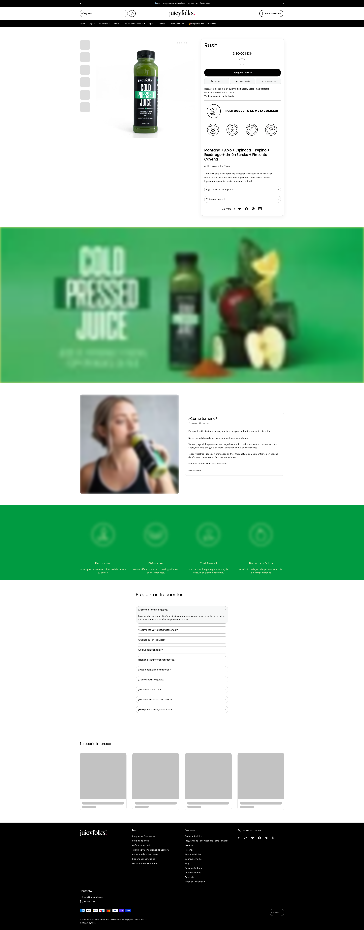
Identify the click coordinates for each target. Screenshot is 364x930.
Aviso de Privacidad (195, 881)
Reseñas (189, 849)
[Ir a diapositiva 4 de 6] (85, 82)
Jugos (92, 23)
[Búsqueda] (132, 13)
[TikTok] (245, 837)
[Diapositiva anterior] (80, 3)
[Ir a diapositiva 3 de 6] (85, 70)
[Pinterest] (273, 837)
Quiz (151, 23)
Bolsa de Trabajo (193, 868)
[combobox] (104, 13)
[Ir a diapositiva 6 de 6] (85, 107)
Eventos (161, 23)
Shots (116, 23)
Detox (82, 23)
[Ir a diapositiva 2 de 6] (85, 57)
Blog (187, 863)
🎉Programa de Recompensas (202, 23)
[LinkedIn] (266, 837)
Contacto (189, 877)
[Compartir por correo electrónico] (260, 208)
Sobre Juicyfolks (177, 23)
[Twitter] (252, 837)
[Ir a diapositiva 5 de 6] (85, 95)
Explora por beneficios (143, 859)
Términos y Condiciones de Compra (150, 849)
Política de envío (140, 840)
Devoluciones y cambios (144, 863)
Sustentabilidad (193, 854)
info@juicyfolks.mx (94, 897)
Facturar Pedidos (193, 836)
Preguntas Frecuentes (143, 836)
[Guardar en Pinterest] (253, 208)
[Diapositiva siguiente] (283, 3)
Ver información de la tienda (219, 96)
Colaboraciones (193, 872)
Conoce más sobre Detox (145, 854)
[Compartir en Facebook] (246, 208)
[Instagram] (238, 837)
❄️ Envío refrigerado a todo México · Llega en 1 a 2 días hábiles (182, 3)
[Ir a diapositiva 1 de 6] (85, 45)
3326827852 (90, 901)
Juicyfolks (91, 923)
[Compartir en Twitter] (239, 208)
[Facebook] (259, 837)
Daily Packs (104, 23)
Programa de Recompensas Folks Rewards (206, 840)
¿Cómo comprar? (141, 845)
